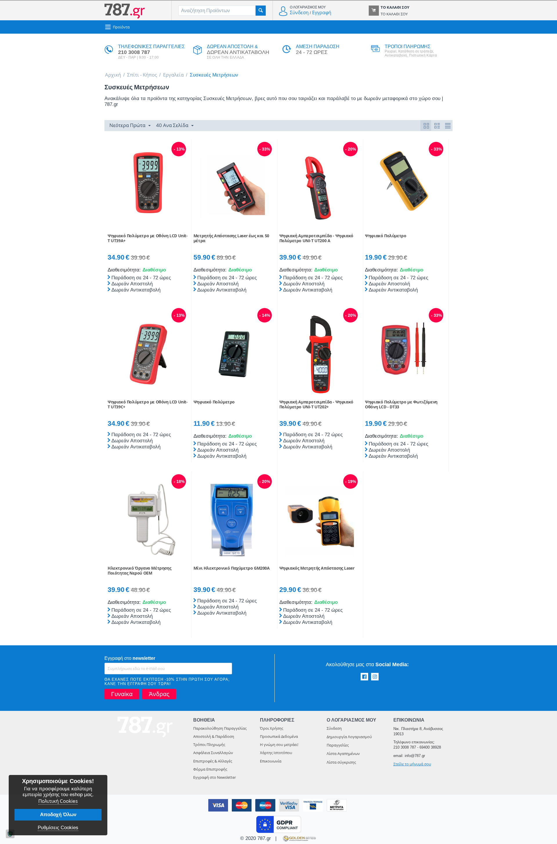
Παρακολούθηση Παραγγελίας (220, 728)
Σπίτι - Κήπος (142, 74)
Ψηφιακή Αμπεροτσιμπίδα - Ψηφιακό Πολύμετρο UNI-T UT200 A (316, 238)
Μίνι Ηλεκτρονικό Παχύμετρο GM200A (231, 568)
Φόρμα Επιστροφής (210, 769)
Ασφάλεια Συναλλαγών (213, 752)
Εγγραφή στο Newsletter (214, 777)
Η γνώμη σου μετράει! (279, 744)
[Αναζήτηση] (261, 11)
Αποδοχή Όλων (58, 814)
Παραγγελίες (338, 745)
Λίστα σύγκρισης (341, 762)
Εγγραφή (321, 12)
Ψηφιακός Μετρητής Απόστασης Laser (317, 568)
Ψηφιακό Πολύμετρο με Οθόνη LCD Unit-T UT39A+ (148, 238)
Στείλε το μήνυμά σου (412, 764)
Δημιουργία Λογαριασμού (349, 736)
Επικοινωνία (270, 761)
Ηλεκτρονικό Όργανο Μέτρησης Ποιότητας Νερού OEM (139, 571)
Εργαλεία (173, 74)
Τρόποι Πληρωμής (209, 744)
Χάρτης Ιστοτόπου (276, 752)
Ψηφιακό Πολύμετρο (385, 235)
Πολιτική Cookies (58, 801)
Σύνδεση (299, 12)
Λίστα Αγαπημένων (343, 753)
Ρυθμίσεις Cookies (58, 827)
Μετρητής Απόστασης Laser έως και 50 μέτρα (231, 238)
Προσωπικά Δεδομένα (279, 736)
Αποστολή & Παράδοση (213, 736)
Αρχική (113, 74)
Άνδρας (159, 694)
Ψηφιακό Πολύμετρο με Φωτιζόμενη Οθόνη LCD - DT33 (401, 405)
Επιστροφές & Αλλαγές (212, 761)
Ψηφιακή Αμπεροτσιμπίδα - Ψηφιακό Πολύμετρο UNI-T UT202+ (316, 405)
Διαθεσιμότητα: (124, 270)
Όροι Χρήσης (271, 728)
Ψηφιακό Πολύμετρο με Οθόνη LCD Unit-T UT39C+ (148, 405)
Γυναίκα (122, 694)
